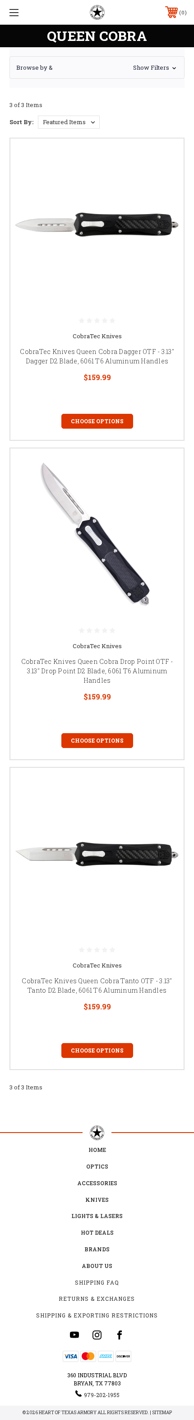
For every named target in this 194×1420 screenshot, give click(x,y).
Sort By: (21, 122)
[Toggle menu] (27, 12)
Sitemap (162, 1413)
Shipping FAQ (97, 1282)
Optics (97, 1166)
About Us (97, 1265)
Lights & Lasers (97, 1215)
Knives (97, 1199)
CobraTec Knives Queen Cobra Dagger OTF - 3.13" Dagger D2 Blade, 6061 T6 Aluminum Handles (97, 356)
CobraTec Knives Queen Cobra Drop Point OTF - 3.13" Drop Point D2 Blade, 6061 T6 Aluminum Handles (97, 671)
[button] (97, 67)
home (97, 1149)
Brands (97, 1249)
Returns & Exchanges (97, 1298)
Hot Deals (97, 1232)
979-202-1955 (102, 1394)
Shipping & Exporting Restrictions (97, 1315)
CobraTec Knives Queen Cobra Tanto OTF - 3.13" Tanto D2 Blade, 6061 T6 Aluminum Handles (97, 985)
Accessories (97, 1183)
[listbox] (69, 122)
